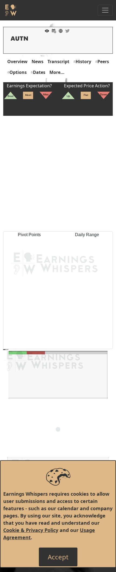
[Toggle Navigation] (105, 10)
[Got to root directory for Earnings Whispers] (10, 10)
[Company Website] (59, 30)
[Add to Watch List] (45, 30)
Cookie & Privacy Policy (30, 530)
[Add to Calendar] (52, 30)
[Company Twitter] (66, 30)
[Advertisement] (58, 173)
